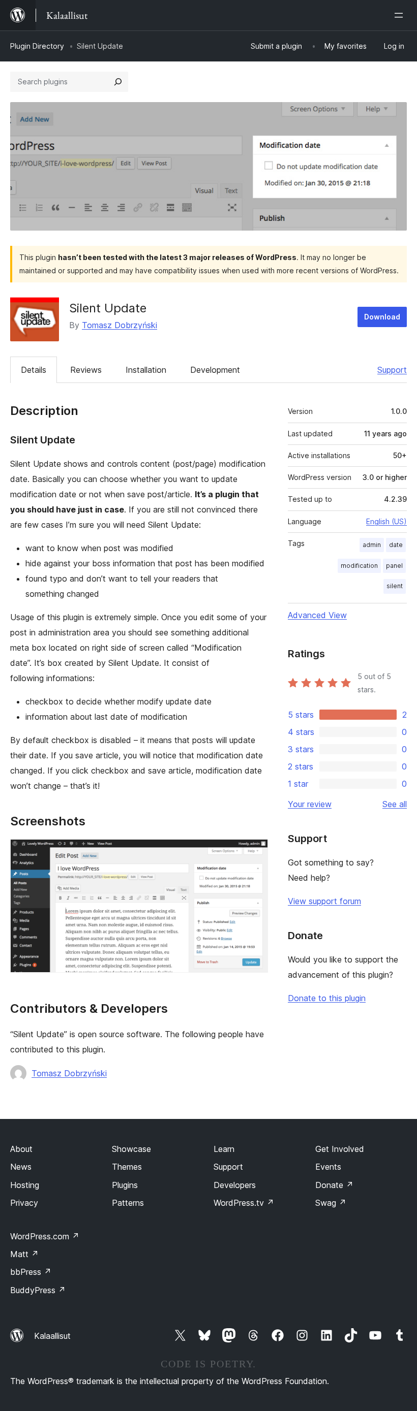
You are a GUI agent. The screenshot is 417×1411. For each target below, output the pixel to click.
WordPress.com (44, 1236)
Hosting (24, 1185)
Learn (224, 1149)
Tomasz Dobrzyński (119, 325)
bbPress (30, 1272)
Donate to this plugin (327, 998)
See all (394, 804)
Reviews (86, 370)
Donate (334, 1185)
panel (394, 565)
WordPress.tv (244, 1203)
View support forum (324, 901)
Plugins (125, 1185)
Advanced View (317, 615)
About (21, 1149)
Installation (146, 370)
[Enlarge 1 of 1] (254, 853)
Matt (24, 1254)
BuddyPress (38, 1290)
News (21, 1167)
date (396, 545)
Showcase (131, 1149)
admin (372, 545)
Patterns (128, 1203)
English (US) (386, 521)
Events (328, 1167)
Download (382, 316)
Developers (235, 1185)
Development (215, 370)
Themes (127, 1167)
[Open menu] (400, 15)
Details (33, 370)
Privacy (24, 1203)
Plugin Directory (37, 46)
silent (394, 586)
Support (392, 370)
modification (359, 565)
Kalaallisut (52, 1336)
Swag (330, 1203)
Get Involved (339, 1149)
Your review (310, 804)
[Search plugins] (118, 82)
